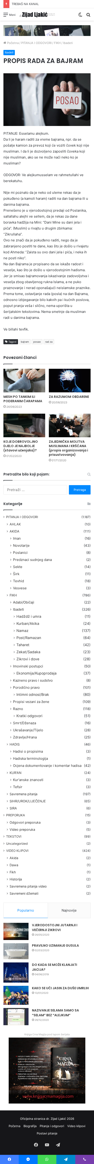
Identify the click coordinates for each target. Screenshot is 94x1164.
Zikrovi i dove (27, 659)
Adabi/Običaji (23, 602)
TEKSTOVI (13, 836)
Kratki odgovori (29, 716)
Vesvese (20, 588)
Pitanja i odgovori (52, 1126)
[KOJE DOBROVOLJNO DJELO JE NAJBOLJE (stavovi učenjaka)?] (24, 425)
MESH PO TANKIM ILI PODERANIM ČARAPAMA (22, 398)
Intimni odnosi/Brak (32, 694)
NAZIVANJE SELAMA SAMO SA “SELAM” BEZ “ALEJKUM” (55, 1012)
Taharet (22, 645)
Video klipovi (76, 1126)
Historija (16, 879)
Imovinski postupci (28, 666)
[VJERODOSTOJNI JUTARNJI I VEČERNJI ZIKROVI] (16, 931)
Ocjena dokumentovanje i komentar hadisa (47, 765)
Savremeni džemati (24, 893)
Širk (16, 574)
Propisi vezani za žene (31, 701)
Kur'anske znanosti (28, 780)
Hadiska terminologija (30, 758)
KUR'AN (15, 773)
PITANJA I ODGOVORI (36, 43)
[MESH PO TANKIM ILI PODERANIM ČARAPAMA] (24, 380)
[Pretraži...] (88, 16)
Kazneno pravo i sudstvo (33, 680)
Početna (12, 43)
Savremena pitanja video (28, 886)
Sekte (17, 567)
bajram (25, 341)
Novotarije (21, 545)
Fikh (13, 872)
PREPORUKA (15, 815)
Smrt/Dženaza (24, 723)
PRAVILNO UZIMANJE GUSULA (55, 945)
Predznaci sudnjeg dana (32, 559)
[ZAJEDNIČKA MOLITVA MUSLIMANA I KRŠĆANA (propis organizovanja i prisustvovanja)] (70, 425)
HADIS (15, 744)
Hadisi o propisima (28, 751)
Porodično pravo (26, 687)
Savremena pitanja (23, 794)
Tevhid (18, 581)
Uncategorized (17, 843)
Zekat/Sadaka (28, 652)
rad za (48, 341)
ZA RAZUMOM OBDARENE (69, 396)
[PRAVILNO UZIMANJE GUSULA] (16, 951)
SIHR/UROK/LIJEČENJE (28, 801)
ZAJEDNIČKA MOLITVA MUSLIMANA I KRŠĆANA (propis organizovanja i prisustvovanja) (68, 448)
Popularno (25, 910)
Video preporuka (22, 829)
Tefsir (17, 787)
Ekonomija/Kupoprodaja (36, 673)
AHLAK (15, 524)
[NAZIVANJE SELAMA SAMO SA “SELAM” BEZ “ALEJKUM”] (16, 1016)
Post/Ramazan (28, 638)
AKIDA (14, 531)
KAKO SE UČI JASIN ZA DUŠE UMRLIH (60, 988)
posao (37, 341)
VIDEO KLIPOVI (17, 851)
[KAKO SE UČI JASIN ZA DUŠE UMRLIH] (16, 995)
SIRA (13, 808)
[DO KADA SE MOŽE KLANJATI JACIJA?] (16, 972)
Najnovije (69, 910)
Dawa (14, 865)
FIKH (57, 43)
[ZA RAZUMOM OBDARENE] (70, 380)
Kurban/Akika (27, 623)
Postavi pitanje (47, 1133)
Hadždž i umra (28, 616)
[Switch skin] (80, 16)
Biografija (30, 1126)
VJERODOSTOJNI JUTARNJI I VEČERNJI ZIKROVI (54, 927)
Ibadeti (68, 43)
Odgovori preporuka (25, 822)
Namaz (22, 630)
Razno (18, 709)
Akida (14, 858)
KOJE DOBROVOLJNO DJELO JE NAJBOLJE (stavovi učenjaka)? (20, 446)
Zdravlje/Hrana (25, 737)
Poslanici (20, 552)
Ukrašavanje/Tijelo (28, 730)
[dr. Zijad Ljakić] (37, 14)
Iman (17, 538)
